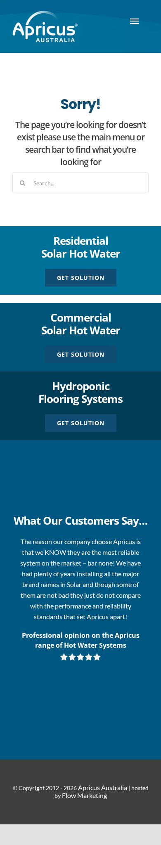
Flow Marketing (84, 795)
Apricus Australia (102, 787)
